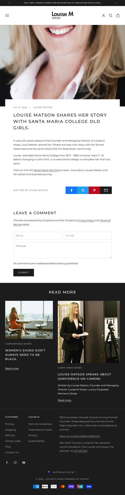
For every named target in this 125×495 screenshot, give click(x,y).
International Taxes (40, 429)
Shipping (10, 429)
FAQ (8, 446)
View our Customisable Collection (80, 436)
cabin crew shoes (70, 368)
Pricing (9, 424)
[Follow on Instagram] (15, 462)
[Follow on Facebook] (6, 462)
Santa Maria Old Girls (46, 170)
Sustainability (36, 440)
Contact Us (12, 452)
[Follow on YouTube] (23, 462)
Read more (12, 368)
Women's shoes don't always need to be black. (25, 355)
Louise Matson (42, 107)
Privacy (32, 435)
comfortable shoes (18, 344)
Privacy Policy (85, 220)
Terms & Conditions (40, 424)
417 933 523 (80, 450)
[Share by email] (106, 190)
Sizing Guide (13, 440)
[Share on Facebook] (71, 190)
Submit (23, 272)
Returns (10, 435)
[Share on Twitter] (83, 190)
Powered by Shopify (77, 479)
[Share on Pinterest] (94, 190)
